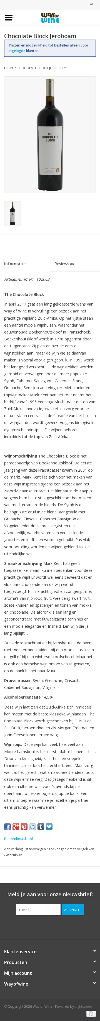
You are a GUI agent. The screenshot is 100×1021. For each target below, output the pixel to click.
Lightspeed (83, 1006)
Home (9, 68)
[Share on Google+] (15, 826)
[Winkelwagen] (90, 4)
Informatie (15, 263)
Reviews (64, 263)
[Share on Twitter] (49, 826)
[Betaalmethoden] (90, 1013)
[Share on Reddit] (32, 826)
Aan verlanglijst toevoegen (25, 849)
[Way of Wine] (59, 17)
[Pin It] (24, 826)
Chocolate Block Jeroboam (41, 68)
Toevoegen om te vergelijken (71, 849)
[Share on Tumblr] (41, 826)
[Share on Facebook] (7, 826)
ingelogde (17, 50)
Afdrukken (14, 855)
